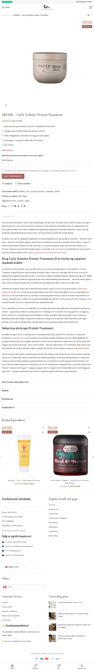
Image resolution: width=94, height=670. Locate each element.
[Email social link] (15, 206)
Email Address (7, 160)
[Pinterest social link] (18, 206)
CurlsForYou (53, 514)
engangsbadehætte (82, 348)
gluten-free (11, 201)
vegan (27, 201)
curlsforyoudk (18, 555)
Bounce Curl (53, 509)
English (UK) (13, 567)
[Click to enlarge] (6, 105)
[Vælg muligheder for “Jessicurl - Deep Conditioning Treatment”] (43, 432)
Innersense (53, 522)
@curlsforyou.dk (20, 542)
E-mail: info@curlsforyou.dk (12, 517)
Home (4, 15)
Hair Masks (22, 196)
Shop (10, 15)
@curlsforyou (16, 551)
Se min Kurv (6, 620)
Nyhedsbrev (53, 527)
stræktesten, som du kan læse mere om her (50, 252)
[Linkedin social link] (21, 206)
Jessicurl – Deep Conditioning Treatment (24, 480)
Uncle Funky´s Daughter (58, 518)
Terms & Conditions (9, 611)
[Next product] (91, 15)
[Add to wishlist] (43, 428)
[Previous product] (86, 15)
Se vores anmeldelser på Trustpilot (18, 641)
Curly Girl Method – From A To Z (70, 602)
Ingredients (53, 531)
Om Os (22, 531)
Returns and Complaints (11, 616)
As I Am (52, 505)
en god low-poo (18, 338)
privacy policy (72, 171)
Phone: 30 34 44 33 (9, 512)
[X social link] (12, 206)
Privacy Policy (7, 607)
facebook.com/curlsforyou (23, 546)
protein (20, 201)
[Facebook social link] (9, 206)
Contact (5, 602)
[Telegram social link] (24, 206)
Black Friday (53, 536)
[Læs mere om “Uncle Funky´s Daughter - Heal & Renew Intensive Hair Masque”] (89, 432)
